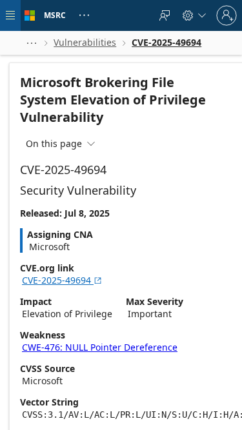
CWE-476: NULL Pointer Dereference (99, 347)
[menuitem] (164, 15)
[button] (31, 43)
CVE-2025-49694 (62, 280)
